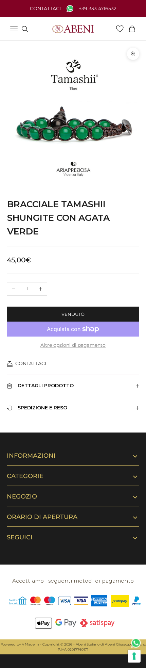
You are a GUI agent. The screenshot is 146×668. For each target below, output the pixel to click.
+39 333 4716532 (97, 9)
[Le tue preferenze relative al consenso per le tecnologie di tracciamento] (134, 656)
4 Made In (30, 644)
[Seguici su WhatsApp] (136, 643)
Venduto (73, 314)
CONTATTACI (30, 363)
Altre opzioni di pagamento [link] (73, 345)
